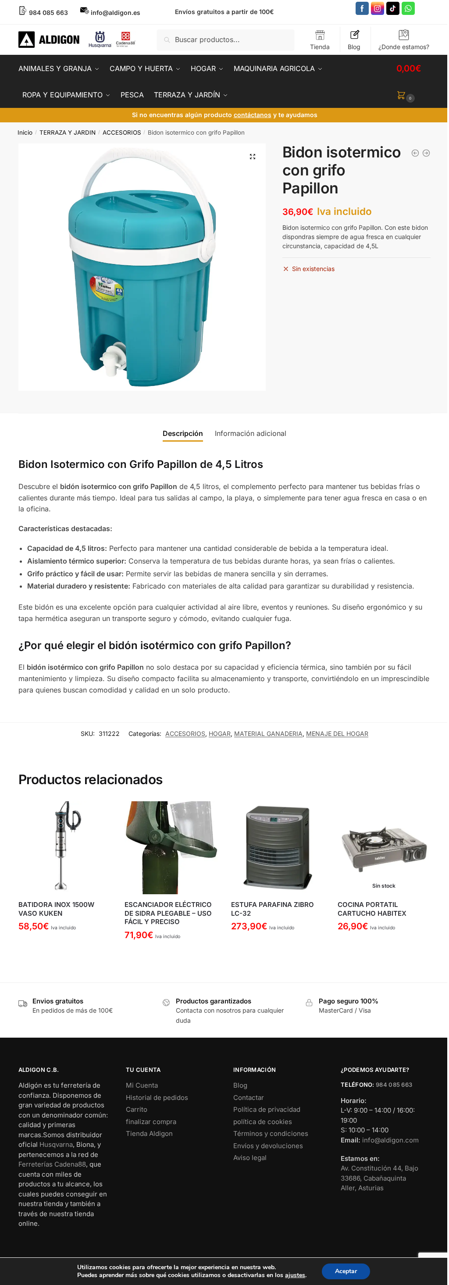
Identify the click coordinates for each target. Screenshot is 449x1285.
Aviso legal (250, 1157)
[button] (253, 157)
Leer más (384, 947)
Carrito (136, 1109)
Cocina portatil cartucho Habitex (372, 908)
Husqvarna (56, 1144)
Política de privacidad (266, 1109)
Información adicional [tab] (250, 433)
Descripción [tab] (183, 433)
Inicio (25, 132)
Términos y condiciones (270, 1133)
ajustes (295, 1275)
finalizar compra (151, 1121)
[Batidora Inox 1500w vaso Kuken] (65, 848)
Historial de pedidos (157, 1097)
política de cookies (262, 1121)
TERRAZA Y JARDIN (67, 132)
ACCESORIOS (122, 132)
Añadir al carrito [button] (64, 947)
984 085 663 (394, 1084)
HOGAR (220, 733)
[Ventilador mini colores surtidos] (426, 153)
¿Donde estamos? (403, 46)
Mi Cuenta (142, 1085)
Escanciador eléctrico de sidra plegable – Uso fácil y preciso (168, 913)
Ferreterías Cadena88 (52, 1164)
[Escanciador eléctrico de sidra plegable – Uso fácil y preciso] (171, 848)
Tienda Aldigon (149, 1133)
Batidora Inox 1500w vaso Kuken (56, 908)
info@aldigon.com (390, 1140)
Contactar (248, 1097)
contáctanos (252, 114)
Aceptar (346, 1271)
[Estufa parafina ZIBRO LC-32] (277, 848)
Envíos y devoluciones (268, 1146)
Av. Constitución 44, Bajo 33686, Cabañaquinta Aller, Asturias (379, 1178)
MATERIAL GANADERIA (268, 733)
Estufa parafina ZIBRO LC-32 (272, 908)
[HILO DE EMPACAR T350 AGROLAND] (415, 153)
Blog (354, 46)
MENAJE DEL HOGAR (337, 733)
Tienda (320, 46)
